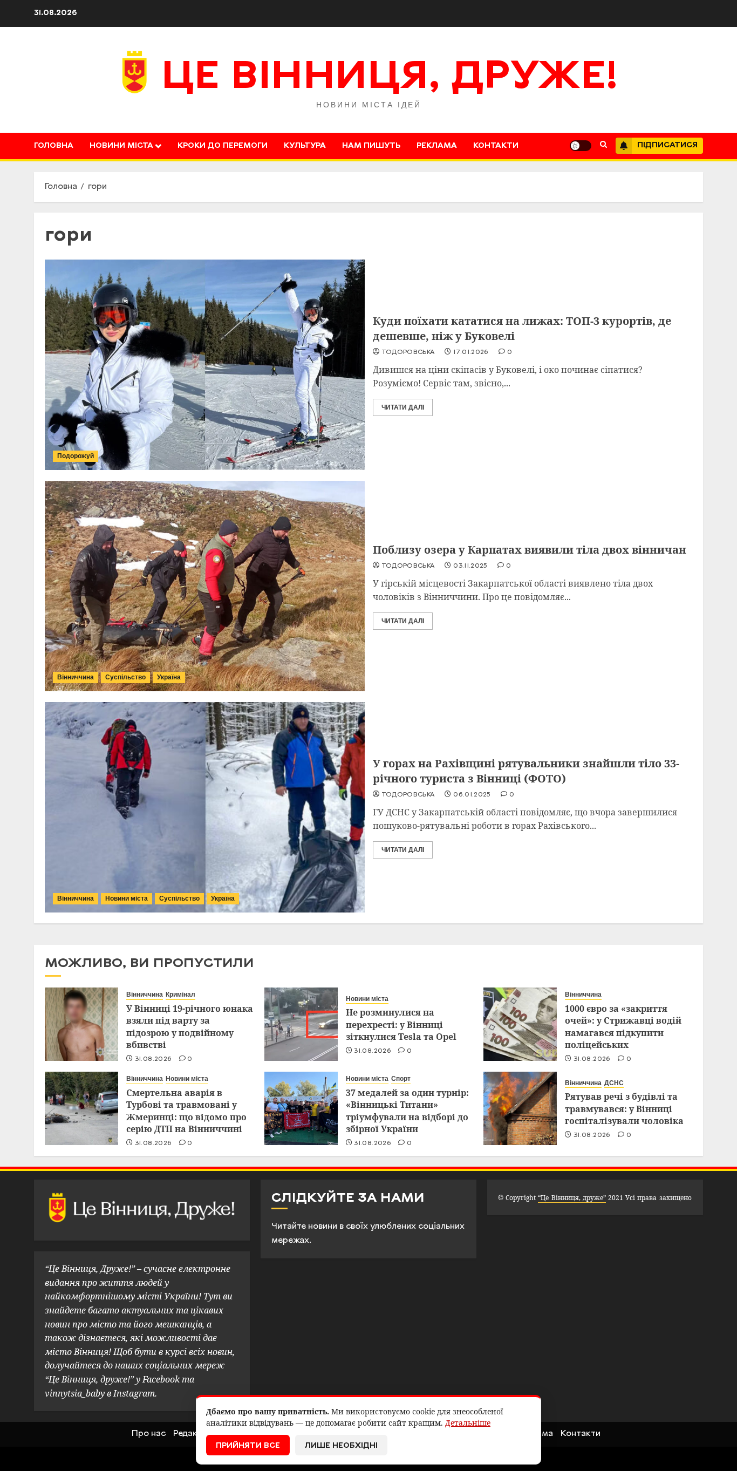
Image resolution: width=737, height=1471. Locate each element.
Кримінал (180, 994)
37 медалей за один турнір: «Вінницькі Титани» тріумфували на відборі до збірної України (407, 1111)
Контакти (495, 146)
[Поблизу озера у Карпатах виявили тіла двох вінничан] (205, 586)
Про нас (149, 1433)
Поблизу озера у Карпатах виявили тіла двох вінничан (529, 549)
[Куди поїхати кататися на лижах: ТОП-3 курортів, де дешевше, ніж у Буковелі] (205, 365)
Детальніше (467, 1423)
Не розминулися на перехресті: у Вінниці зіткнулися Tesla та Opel (401, 1024)
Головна (53, 146)
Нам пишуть (371, 146)
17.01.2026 (471, 352)
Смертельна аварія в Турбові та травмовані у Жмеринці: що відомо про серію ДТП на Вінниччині (186, 1111)
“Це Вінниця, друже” (571, 1197)
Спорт (401, 1078)
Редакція (191, 1433)
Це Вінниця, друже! (389, 78)
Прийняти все (248, 1446)
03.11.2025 (470, 566)
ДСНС (614, 1083)
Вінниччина (75, 677)
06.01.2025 (472, 795)
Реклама (437, 146)
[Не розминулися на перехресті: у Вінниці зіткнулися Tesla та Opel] (301, 1024)
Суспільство (125, 677)
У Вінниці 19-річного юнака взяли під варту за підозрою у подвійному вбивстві (189, 1027)
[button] (603, 145)
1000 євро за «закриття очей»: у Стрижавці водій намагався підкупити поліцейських (623, 1027)
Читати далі (402, 407)
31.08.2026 (153, 1059)
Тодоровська (408, 352)
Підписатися (667, 145)
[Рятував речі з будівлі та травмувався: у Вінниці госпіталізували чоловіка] (520, 1108)
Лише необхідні (341, 1446)
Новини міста (121, 146)
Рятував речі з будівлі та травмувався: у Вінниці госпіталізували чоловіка (624, 1109)
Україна (169, 677)
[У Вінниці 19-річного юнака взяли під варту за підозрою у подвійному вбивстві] (81, 1024)
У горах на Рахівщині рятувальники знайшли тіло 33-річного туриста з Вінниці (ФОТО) (526, 771)
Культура (305, 146)
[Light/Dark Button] (580, 145)
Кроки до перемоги (223, 146)
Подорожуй (75, 456)
